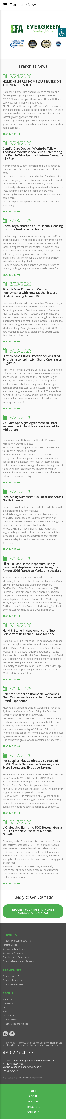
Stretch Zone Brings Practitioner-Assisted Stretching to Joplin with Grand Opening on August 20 (32, 359)
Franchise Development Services (18, 961)
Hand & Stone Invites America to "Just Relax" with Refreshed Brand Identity (29, 632)
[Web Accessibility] (62, 32)
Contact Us (8, 1003)
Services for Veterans (13, 953)
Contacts (33, 1112)
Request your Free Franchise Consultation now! (33, 911)
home (33, 1091)
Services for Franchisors (14, 949)
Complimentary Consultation (16, 957)
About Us (7, 999)
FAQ (5, 1007)
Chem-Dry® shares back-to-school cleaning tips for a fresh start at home (33, 227)
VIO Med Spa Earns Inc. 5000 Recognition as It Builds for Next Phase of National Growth (33, 830)
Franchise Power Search (14, 984)
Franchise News (10, 1019)
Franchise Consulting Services (17, 940)
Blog (5, 1011)
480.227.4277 (18, 1052)
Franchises (33, 1106)
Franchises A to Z (11, 976)
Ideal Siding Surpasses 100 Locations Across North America (33, 498)
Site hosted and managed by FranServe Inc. (23, 1077)
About (33, 1096)
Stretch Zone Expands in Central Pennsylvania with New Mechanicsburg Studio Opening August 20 (30, 292)
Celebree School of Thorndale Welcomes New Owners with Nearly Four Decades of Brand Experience (32, 697)
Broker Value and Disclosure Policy (22, 1066)
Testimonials (9, 1015)
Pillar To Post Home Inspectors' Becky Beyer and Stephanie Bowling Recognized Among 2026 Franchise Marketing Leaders (32, 567)
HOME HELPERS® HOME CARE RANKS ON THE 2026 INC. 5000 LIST (32, 83)
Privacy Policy (10, 1070)
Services (33, 1101)
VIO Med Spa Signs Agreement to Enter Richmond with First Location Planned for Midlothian (31, 426)
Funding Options (10, 944)
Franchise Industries (12, 980)
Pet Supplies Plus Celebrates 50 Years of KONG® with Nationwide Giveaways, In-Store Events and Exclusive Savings (31, 764)
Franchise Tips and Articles (15, 1023)
